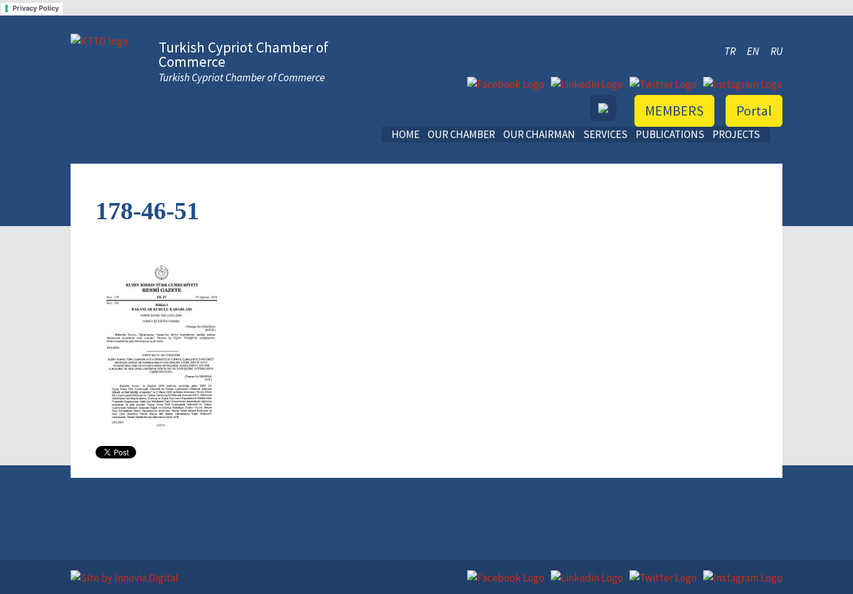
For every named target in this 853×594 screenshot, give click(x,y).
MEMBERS (674, 110)
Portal (754, 110)
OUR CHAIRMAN (539, 134)
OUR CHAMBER (461, 134)
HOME (406, 134)
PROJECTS (736, 134)
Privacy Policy (35, 8)
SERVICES (605, 134)
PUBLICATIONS (670, 134)
